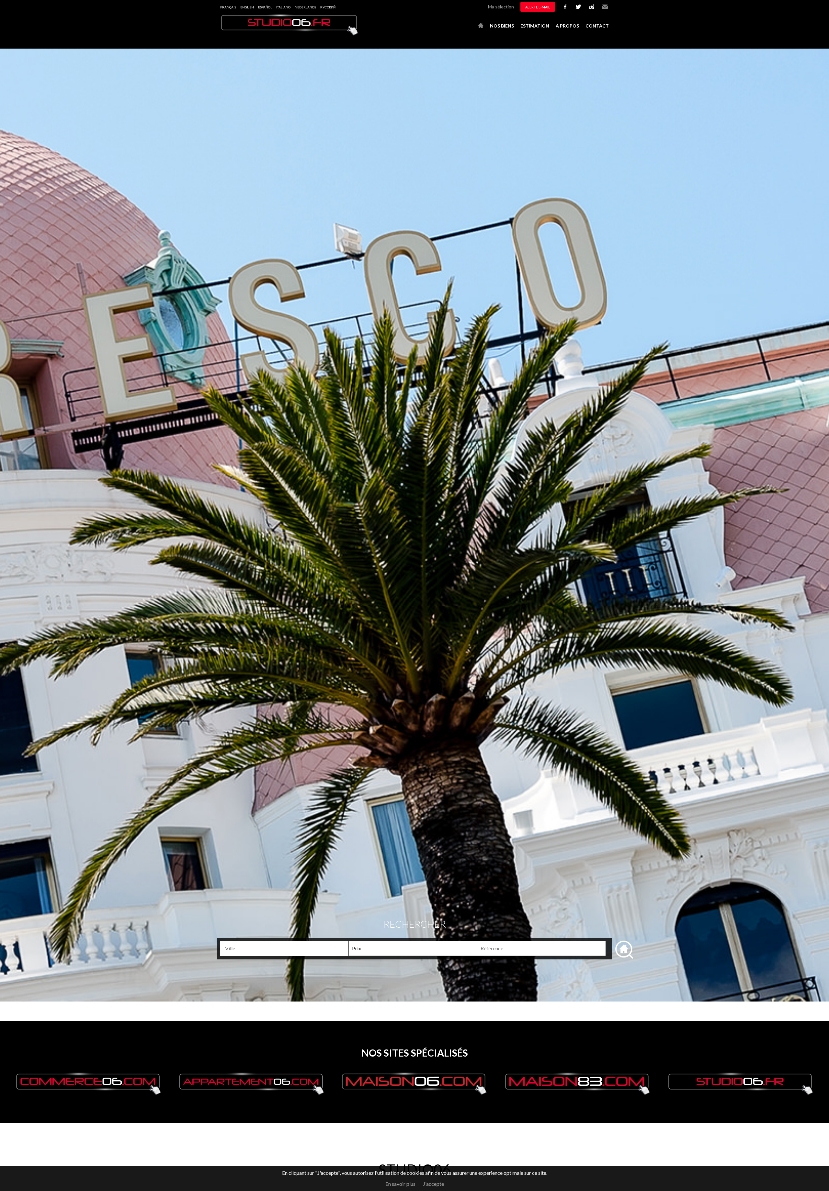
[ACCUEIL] (480, 26)
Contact (597, 26)
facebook (565, 7)
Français (228, 7)
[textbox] (287, 948)
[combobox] (284, 948)
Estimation (534, 26)
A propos (567, 26)
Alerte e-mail (537, 7)
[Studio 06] (289, 33)
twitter (578, 7)
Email (605, 7)
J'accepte (433, 1184)
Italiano (283, 7)
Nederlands (305, 7)
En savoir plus (400, 1184)
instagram (591, 7)
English (247, 7)
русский (327, 7)
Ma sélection (501, 6)
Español (265, 7)
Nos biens (502, 26)
